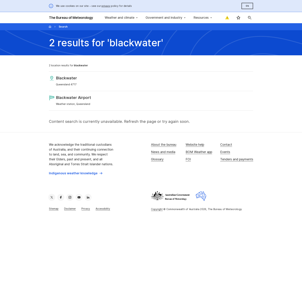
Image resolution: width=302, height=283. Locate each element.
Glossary (157, 159)
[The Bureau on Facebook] (60, 197)
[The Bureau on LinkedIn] (88, 197)
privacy (106, 5)
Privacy (85, 208)
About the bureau (163, 144)
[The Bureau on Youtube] (79, 197)
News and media (163, 152)
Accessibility (103, 208)
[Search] (249, 17)
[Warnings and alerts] (227, 17)
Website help (195, 144)
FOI (188, 159)
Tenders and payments (236, 159)
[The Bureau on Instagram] (69, 197)
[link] (75, 173)
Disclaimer (70, 208)
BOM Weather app (199, 152)
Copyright (157, 209)
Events (225, 152)
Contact (226, 144)
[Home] (50, 27)
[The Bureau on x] (51, 197)
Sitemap (54, 208)
